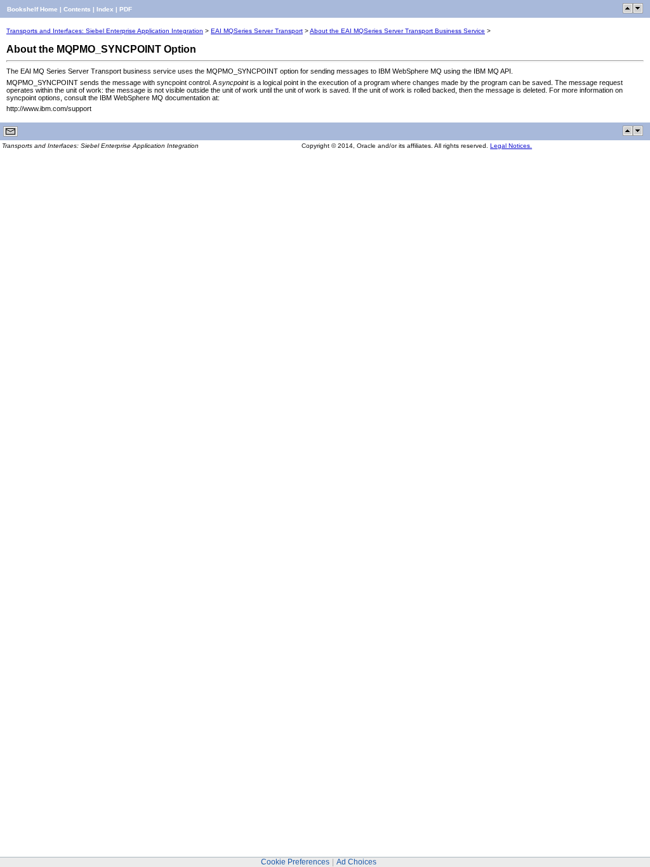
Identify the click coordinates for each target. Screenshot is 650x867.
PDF (125, 9)
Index (105, 9)
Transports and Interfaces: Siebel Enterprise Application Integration (104, 30)
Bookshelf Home (32, 9)
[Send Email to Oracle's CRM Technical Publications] (10, 134)
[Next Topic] (638, 11)
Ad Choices (356, 861)
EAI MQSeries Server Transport (257, 30)
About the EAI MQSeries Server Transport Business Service (397, 30)
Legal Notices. (511, 145)
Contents (77, 9)
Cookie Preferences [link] (295, 861)
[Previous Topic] (628, 11)
